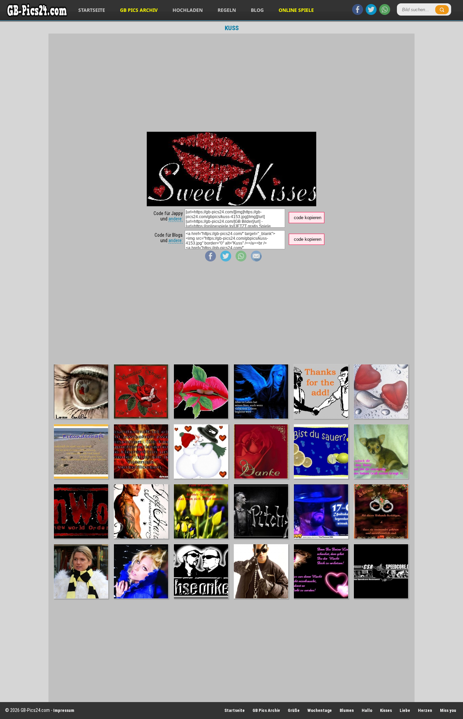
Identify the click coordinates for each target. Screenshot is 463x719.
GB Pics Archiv (139, 10)
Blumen (347, 710)
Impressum (63, 710)
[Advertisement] (231, 82)
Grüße (294, 710)
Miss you (448, 710)
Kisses (386, 710)
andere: (175, 218)
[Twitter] (371, 13)
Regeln (227, 10)
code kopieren (307, 217)
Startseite (91, 10)
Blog (257, 10)
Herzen (425, 710)
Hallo (367, 710)
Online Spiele (296, 10)
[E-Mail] (256, 259)
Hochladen (188, 10)
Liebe (405, 710)
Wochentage (319, 710)
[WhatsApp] (384, 13)
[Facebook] (357, 13)
